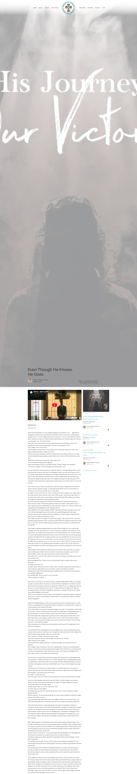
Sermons (90, 7)
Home (35, 7)
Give (103, 7)
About (41, 7)
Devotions (54, 7)
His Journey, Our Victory (91, 381)
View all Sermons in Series (90, 470)
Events (47, 7)
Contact (97, 7)
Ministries (82, 7)
